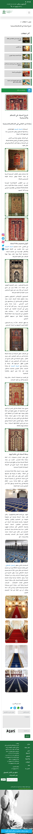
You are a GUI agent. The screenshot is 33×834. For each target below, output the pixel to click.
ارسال (27, 736)
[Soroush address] (3, 242)
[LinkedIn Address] (3, 249)
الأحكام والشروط (27, 757)
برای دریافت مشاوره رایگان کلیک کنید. (16, 831)
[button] (28, 2)
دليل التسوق (28, 752)
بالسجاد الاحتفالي (10, 565)
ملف (29, 765)
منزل (29, 22)
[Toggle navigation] (29, 12)
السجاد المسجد (18, 129)
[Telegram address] (3, 238)
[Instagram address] (3, 235)
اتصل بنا (27, 768)
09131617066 (11, 4)
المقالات (24, 22)
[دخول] (30, 2)
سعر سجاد (27, 747)
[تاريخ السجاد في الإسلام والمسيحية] (22, 708)
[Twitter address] (3, 245)
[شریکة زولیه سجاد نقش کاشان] (7, 11)
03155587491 (17, 6)
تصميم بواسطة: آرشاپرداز (24, 789)
